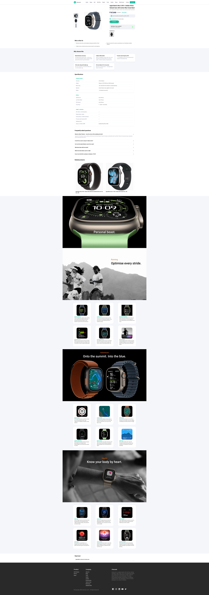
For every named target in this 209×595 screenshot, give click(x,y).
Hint (94, 2)
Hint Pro (75, 573)
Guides (112, 2)
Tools (108, 2)
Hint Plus (99, 2)
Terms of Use (88, 582)
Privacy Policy (88, 580)
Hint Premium (76, 572)
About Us (87, 572)
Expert (103, 2)
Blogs (116, 2)
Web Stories (121, 2)
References (88, 583)
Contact (127, 2)
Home (87, 2)
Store (91, 2)
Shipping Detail (89, 585)
